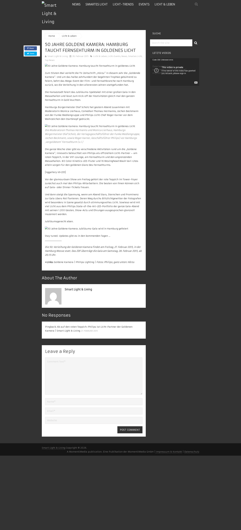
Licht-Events (114, 56)
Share (31, 48)
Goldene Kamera (63, 262)
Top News (50, 60)
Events (144, 4)
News (76, 4)
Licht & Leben (165, 4)
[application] (174, 72)
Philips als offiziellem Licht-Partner (108, 153)
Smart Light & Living (57, 56)
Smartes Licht (97, 4)
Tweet (31, 53)
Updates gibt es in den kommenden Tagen (83, 235)
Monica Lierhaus (70, 111)
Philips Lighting (85, 262)
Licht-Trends (123, 4)
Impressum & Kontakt (168, 451)
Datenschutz (191, 451)
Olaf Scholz (82, 107)
